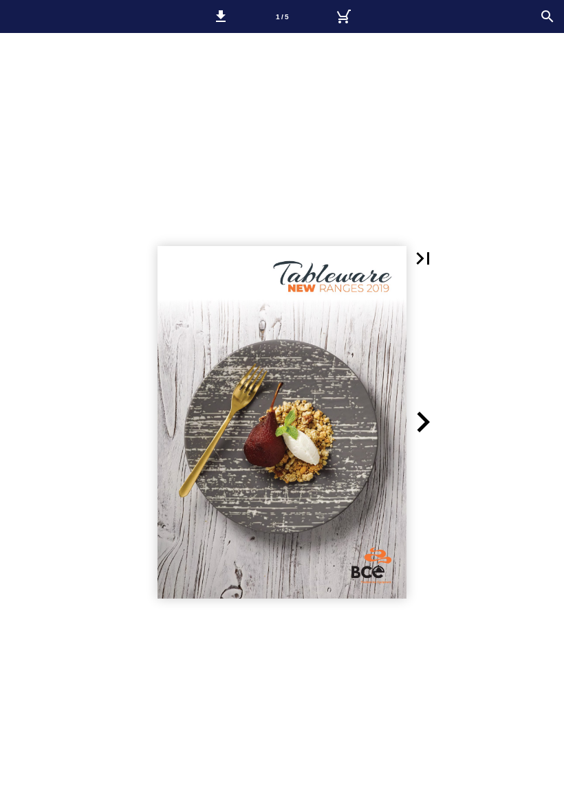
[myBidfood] (343, 16)
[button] (220, 16)
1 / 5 (282, 17)
